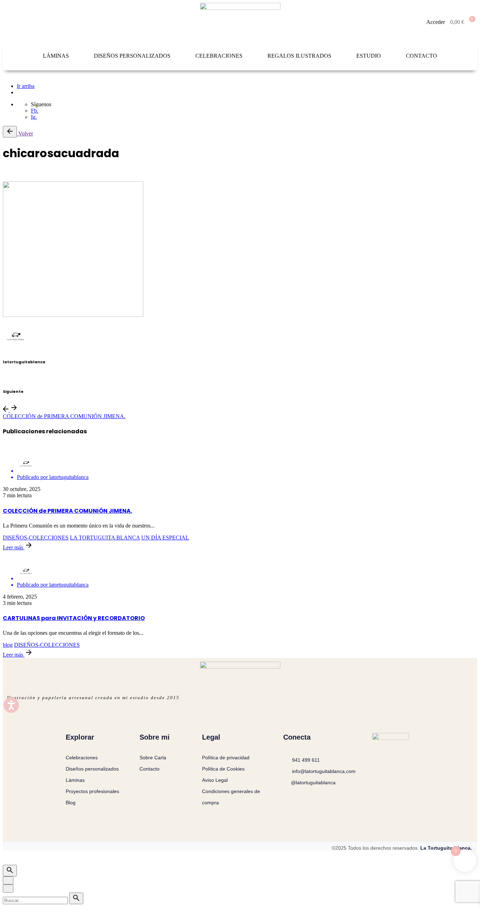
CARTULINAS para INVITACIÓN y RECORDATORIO (74, 618)
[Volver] (10, 132)
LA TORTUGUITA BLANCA (105, 538)
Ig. (34, 117)
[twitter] (5, 377)
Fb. (34, 111)
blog (8, 645)
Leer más (14, 547)
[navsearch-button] (13, 22)
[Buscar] (10, 870)
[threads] (9, 377)
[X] (9, 172)
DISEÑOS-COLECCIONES (36, 538)
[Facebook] (5, 172)
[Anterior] (6, 410)
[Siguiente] (14, 410)
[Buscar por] (36, 900)
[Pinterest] (13, 172)
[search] (76, 898)
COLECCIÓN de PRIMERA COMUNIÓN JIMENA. (64, 416)
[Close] (8, 880)
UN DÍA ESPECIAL (165, 538)
